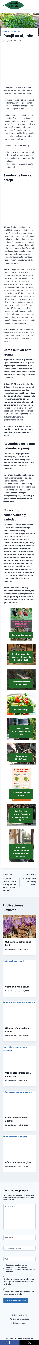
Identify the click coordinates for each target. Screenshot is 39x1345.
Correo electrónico (13, 1248)
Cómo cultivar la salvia (17, 986)
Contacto (23, 1315)
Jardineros (12, 949)
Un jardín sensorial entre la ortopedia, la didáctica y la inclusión (9, 882)
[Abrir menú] (34, 4)
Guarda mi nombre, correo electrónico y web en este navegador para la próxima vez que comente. (20, 1268)
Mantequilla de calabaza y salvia (29, 880)
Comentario (10, 1206)
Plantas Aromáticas (11, 31)
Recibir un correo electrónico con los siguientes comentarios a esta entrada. (19, 1281)
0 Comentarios (19, 41)
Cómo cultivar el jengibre (18, 1162)
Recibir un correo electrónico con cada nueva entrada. (19, 1293)
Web (6, 1259)
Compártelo (10, 1342)
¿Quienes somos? (19, 1323)
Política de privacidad (19, 1319)
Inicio (14, 1315)
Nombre (8, 1238)
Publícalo (29, 1342)
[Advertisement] (19, 65)
